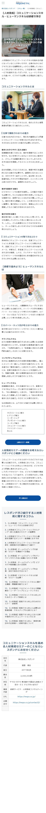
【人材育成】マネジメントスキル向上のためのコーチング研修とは (23, 596)
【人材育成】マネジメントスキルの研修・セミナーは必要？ (21, 576)
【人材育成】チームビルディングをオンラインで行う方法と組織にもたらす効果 (22, 556)
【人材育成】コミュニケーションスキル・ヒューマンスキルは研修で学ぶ (21, 524)
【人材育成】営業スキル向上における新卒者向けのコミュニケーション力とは (23, 615)
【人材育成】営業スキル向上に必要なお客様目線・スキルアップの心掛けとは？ (23, 609)
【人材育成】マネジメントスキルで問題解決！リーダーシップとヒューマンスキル (23, 589)
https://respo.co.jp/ (26, 696)
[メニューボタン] (3, 3)
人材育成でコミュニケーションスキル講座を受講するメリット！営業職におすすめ (22, 537)
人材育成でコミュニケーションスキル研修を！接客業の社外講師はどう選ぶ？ (22, 543)
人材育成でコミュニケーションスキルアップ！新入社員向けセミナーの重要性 (22, 530)
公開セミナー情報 (23, 442)
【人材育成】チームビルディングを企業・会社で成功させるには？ (21, 570)
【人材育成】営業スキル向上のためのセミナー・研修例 (23, 602)
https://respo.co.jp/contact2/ (26, 702)
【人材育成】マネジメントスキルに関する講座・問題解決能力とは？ (23, 583)
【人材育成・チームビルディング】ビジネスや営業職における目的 (22, 563)
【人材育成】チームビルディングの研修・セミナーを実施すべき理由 (21, 550)
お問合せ (24, 498)
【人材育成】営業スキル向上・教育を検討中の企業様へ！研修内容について (23, 622)
